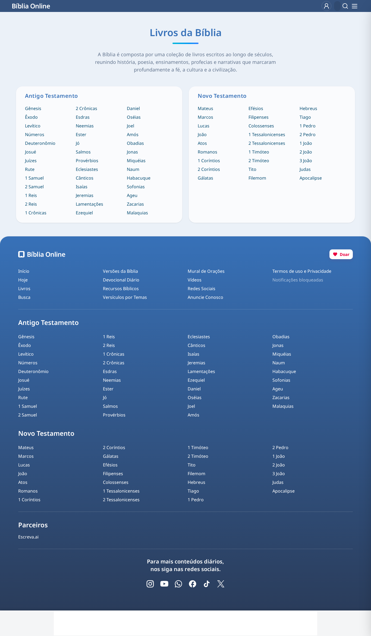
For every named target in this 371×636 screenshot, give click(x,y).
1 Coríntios (209, 161)
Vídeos (195, 280)
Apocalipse (311, 178)
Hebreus (308, 108)
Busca (24, 297)
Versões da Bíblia (120, 271)
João (202, 134)
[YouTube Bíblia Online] (164, 583)
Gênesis (33, 108)
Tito (252, 169)
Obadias (135, 143)
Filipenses (259, 117)
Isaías (81, 187)
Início (23, 271)
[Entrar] (326, 6)
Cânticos (84, 178)
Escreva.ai (28, 537)
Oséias (134, 117)
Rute (29, 169)
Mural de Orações (206, 271)
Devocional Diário (121, 280)
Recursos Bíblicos (121, 289)
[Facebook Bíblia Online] (192, 583)
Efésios (256, 108)
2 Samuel (34, 187)
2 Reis (31, 204)
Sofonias (136, 187)
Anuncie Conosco (205, 297)
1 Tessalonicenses (267, 134)
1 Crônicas (35, 213)
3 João (306, 161)
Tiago (305, 117)
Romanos (207, 152)
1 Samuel (34, 178)
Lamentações (89, 204)
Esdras (83, 117)
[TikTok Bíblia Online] (206, 583)
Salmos (83, 152)
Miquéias (136, 161)
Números (34, 134)
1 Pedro (308, 126)
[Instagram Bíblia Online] (150, 583)
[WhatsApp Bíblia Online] (178, 583)
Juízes (31, 161)
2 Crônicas (86, 108)
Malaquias (137, 213)
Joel (130, 126)
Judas (305, 169)
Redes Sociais (201, 289)
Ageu (132, 195)
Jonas (132, 152)
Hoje (23, 280)
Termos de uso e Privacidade (301, 271)
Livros (24, 289)
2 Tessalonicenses (267, 143)
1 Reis (31, 195)
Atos (202, 143)
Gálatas (205, 178)
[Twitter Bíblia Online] (220, 583)
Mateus (205, 108)
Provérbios (87, 161)
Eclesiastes (87, 169)
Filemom (257, 178)
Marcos (205, 117)
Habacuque (138, 178)
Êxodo (31, 117)
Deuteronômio (40, 143)
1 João (306, 143)
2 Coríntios (209, 169)
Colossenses (261, 126)
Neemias (85, 126)
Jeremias (84, 195)
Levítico (32, 126)
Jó (78, 143)
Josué (30, 152)
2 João (306, 152)
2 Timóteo (259, 161)
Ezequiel (84, 213)
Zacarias (135, 204)
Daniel (133, 108)
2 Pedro (308, 134)
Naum (133, 169)
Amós (133, 134)
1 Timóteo (259, 152)
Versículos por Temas (125, 297)
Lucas (203, 126)
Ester (81, 134)
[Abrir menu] (354, 6)
